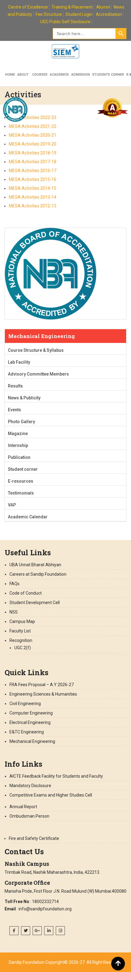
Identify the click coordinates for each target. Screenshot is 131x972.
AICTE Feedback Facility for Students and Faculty (56, 776)
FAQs (14, 583)
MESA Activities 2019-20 (32, 144)
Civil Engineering (25, 703)
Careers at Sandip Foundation (37, 574)
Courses (40, 75)
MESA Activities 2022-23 (32, 117)
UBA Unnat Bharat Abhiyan (35, 564)
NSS (13, 612)
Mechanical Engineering (32, 741)
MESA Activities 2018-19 (32, 152)
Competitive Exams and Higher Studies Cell (50, 795)
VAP (12, 504)
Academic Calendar (28, 516)
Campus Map (22, 621)
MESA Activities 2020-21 (32, 135)
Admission (80, 75)
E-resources (20, 481)
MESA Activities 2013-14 (32, 197)
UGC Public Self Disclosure (65, 21)
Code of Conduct (25, 593)
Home (10, 75)
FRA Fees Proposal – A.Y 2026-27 (41, 684)
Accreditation (109, 14)
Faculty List (20, 630)
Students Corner (108, 75)
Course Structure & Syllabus (36, 350)
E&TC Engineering (26, 731)
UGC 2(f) (22, 647)
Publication (19, 457)
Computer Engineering (31, 713)
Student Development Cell (34, 602)
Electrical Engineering (30, 722)
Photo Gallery (21, 421)
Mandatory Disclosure (30, 785)
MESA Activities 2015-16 (32, 179)
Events (14, 409)
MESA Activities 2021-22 (32, 126)
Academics (59, 75)
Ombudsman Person (29, 816)
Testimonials (21, 493)
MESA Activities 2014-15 (32, 188)
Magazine (18, 433)
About (23, 75)
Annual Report (23, 806)
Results (15, 385)
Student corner (23, 469)
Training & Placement (72, 7)
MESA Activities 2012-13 (32, 205)
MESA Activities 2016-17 (32, 170)
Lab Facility (19, 362)
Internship (18, 445)
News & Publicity (24, 397)
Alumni (103, 7)
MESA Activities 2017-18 (32, 161)
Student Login (79, 14)
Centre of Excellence (28, 7)
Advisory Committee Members (38, 374)
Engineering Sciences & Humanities (43, 694)
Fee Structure (49, 14)
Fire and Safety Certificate (34, 838)
